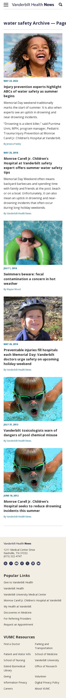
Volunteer (40, 676)
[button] (6, 4)
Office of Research (46, 666)
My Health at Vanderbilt (17, 606)
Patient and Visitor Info (17, 654)
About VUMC (42, 688)
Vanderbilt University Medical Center (25, 594)
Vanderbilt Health (14, 588)
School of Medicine (46, 654)
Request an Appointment (18, 624)
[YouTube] (16, 563)
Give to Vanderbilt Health (18, 582)
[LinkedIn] (33, 563)
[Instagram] (22, 563)
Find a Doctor (12, 644)
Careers (8, 688)
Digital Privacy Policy (47, 682)
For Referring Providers (17, 618)
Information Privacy (15, 682)
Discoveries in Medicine (18, 612)
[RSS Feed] (5, 563)
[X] (27, 563)
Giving (7, 676)
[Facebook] (11, 563)
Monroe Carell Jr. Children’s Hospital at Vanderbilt (32, 600)
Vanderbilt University (47, 660)
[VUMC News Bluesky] (38, 563)
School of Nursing (14, 660)
